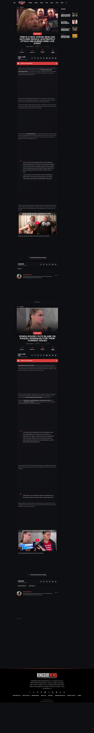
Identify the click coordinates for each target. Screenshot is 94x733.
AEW (41, 2)
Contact (50, 695)
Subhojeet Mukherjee (30, 46)
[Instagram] (50, 58)
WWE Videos (63, 27)
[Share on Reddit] (52, 264)
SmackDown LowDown (29, 401)
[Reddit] (55, 58)
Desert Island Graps (30, 133)
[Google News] (38, 58)
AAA (51, 2)
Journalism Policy (60, 695)
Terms (79, 695)
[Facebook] (32, 58)
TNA (46, 2)
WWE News (22, 7)
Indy (62, 2)
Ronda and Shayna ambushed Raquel (33, 397)
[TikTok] (60, 692)
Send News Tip (17, 695)
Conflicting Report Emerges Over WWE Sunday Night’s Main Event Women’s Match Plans (66, 15)
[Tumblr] (49, 692)
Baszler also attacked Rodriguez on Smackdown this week (37, 400)
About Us (43, 695)
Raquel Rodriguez (22, 585)
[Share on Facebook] (41, 264)
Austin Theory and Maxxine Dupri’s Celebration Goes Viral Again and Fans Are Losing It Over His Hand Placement (65, 29)
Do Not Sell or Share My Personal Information (47, 701)
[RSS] (64, 692)
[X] (35, 58)
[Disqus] (37, 637)
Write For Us (26, 695)
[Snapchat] (52, 58)
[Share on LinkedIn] (47, 264)
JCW (57, 2)
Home (30, 2)
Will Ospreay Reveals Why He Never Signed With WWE (65, 22)
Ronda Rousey (32, 585)
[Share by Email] (55, 264)
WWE (36, 2)
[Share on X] (44, 264)
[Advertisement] (26, 150)
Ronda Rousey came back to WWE (26, 365)
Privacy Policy (71, 695)
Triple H (19, 268)
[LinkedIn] (41, 58)
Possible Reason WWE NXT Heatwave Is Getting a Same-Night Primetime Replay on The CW (65, 36)
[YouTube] (47, 58)
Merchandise (35, 695)
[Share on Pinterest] (50, 264)
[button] (66, 2)
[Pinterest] (44, 58)
